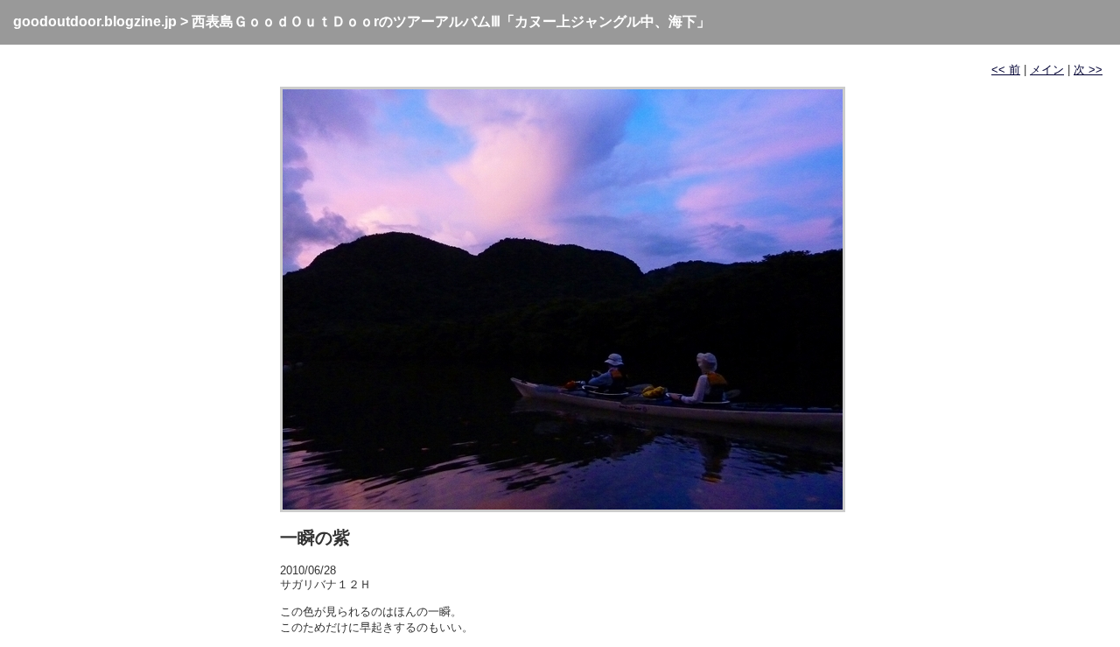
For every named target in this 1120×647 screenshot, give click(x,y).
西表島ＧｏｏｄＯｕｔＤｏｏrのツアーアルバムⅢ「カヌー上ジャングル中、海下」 (451, 21)
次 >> (1088, 69)
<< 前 (1005, 69)
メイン (1047, 69)
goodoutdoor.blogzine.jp (95, 21)
